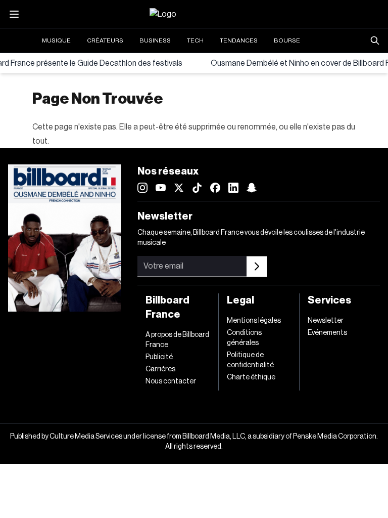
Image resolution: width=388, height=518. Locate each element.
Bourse (287, 40)
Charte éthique (251, 377)
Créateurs (105, 40)
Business (155, 40)
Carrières (160, 369)
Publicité (159, 357)
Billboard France (167, 307)
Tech (195, 40)
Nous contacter (171, 381)
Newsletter (326, 320)
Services (329, 300)
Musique (56, 40)
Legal (240, 300)
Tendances (239, 40)
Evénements (327, 332)
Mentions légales (254, 320)
